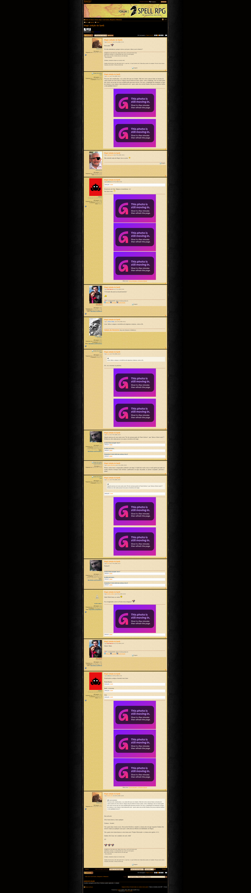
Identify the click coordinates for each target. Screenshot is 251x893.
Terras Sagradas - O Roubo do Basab (138, 281)
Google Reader (121, 302)
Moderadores (97, 31)
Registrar (92, 22)
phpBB (118, 889)
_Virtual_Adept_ (111, 321)
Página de (149, 35)
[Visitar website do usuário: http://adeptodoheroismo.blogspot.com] (86, 346)
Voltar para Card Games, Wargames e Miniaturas (96, 876)
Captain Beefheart (111, 465)
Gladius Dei (110, 42)
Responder (86, 34)
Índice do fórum (89, 19)
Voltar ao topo (165, 70)
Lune (92, 31)
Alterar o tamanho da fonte (165, 19)
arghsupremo (110, 155)
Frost (108, 434)
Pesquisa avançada (144, 1)
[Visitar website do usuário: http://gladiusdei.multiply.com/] (86, 55)
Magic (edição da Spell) (94, 25)
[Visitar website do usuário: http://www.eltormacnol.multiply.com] (86, 314)
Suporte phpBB (128, 890)
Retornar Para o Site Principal (88, 1)
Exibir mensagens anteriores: (102, 869)
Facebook (114, 302)
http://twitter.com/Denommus (95, 343)
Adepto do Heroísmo (111, 330)
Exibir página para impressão (163, 19)
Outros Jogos (98, 19)
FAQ (86, 22)
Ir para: (125, 876)
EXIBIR (111, 184)
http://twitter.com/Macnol (96, 311)
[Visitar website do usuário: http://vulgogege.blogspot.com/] (86, 612)
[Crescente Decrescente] (150, 869)
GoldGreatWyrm (111, 593)
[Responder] (88, 873)
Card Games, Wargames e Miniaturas (112, 19)
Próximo (164, 869)
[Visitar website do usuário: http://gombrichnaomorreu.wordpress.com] (86, 206)
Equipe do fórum (126, 887)
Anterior (87, 869)
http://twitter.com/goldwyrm (95, 609)
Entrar (97, 22)
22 (166, 35)
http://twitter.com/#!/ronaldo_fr (95, 451)
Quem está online (89, 881)
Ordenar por (127, 869)
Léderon (109, 181)
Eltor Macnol (110, 289)
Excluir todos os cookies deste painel (139, 887)
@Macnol (108, 302)
